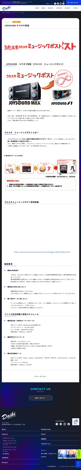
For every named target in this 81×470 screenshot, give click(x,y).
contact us (45, 444)
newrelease (46, 429)
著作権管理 (6, 453)
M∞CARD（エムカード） (49, 453)
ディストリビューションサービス (9, 450)
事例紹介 (16, 22)
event (43, 434)
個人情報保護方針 (52, 466)
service (50, 8)
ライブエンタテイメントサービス (9, 443)
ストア (43, 450)
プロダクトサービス (8, 438)
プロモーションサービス (9, 440)
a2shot (43, 457)
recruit (68, 8)
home (37, 8)
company (59, 8)
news (43, 8)
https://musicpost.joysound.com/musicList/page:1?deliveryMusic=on (42, 252)
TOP (3, 12)
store (75, 8)
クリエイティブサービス (9, 447)
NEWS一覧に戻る (40, 376)
